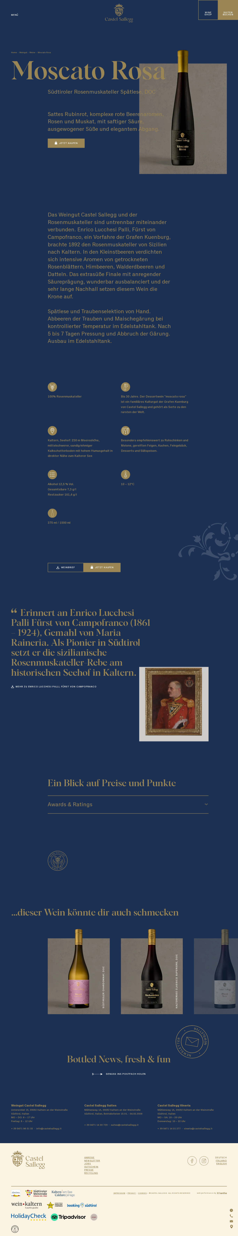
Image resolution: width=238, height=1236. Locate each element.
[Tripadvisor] (68, 1217)
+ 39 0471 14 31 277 (169, 1128)
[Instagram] (204, 1160)
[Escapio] (94, 1217)
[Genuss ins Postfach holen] (192, 1041)
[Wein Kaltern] (26, 1205)
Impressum (119, 1193)
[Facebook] (192, 1160)
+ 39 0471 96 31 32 (22, 1128)
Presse (89, 1170)
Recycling (91, 1173)
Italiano (221, 1160)
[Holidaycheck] (28, 1217)
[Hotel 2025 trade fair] (15, 1229)
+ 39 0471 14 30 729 (96, 1125)
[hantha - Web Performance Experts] (222, 1193)
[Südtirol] (16, 1193)
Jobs (87, 1163)
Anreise (89, 1157)
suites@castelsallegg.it (125, 1125)
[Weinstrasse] (36, 1193)
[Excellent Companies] (55, 1205)
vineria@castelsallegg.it (198, 1128)
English (221, 1163)
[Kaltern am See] (63, 1193)
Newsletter (92, 1160)
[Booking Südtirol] (82, 1205)
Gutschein (91, 1166)
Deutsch (221, 1157)
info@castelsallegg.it (49, 1128)
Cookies (142, 1193)
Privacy (132, 1193)
